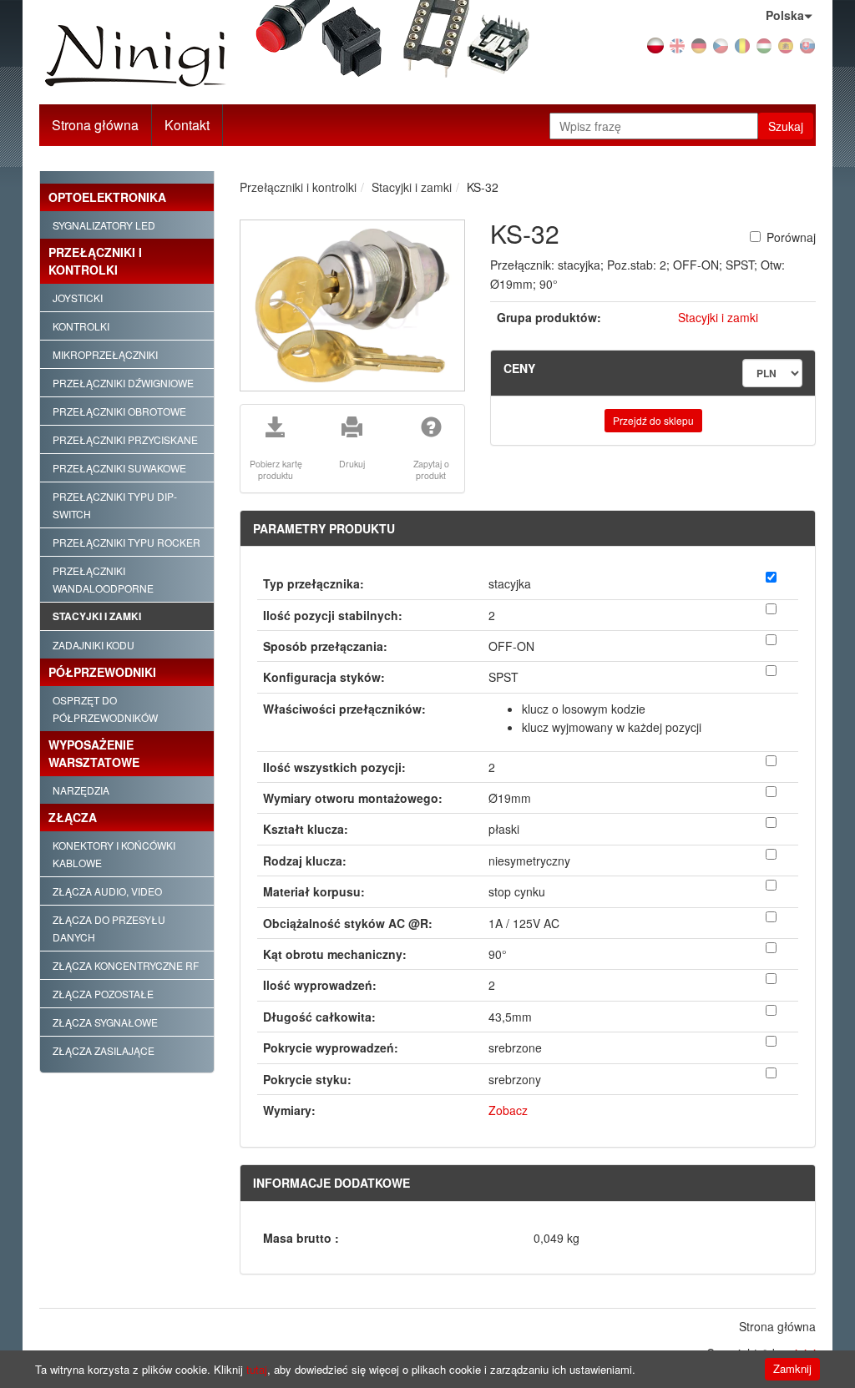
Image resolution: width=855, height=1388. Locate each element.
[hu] (764, 44)
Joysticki (78, 297)
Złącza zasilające (103, 1050)
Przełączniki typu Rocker (126, 542)
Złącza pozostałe (103, 994)
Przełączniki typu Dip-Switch (115, 505)
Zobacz (508, 1110)
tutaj (256, 1369)
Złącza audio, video (107, 891)
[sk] (807, 44)
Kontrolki (81, 326)
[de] (699, 44)
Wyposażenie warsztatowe (93, 753)
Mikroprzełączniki (105, 354)
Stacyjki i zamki (97, 615)
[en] (677, 44)
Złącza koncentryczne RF (126, 965)
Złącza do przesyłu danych (109, 928)
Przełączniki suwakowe (119, 468)
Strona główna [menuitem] (777, 1326)
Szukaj (785, 126)
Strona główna (95, 124)
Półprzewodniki (102, 672)
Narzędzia (81, 790)
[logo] (160, 56)
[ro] (742, 44)
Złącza (72, 817)
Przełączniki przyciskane (125, 439)
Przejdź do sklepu (653, 420)
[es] (785, 44)
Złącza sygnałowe (105, 1022)
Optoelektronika (107, 197)
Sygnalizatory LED (104, 225)
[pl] (655, 44)
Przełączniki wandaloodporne (103, 579)
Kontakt (187, 124)
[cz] (720, 44)
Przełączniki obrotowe (119, 411)
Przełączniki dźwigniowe (123, 383)
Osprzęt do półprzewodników (105, 708)
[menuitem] (187, 125)
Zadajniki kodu (93, 645)
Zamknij (792, 1368)
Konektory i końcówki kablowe (114, 854)
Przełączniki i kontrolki (95, 261)
